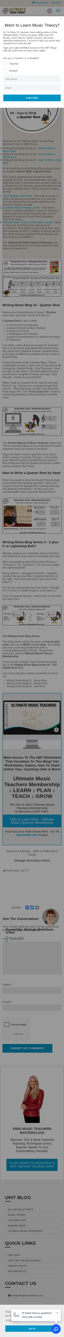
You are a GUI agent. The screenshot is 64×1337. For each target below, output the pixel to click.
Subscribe (32, 98)
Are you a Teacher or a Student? (21, 58)
